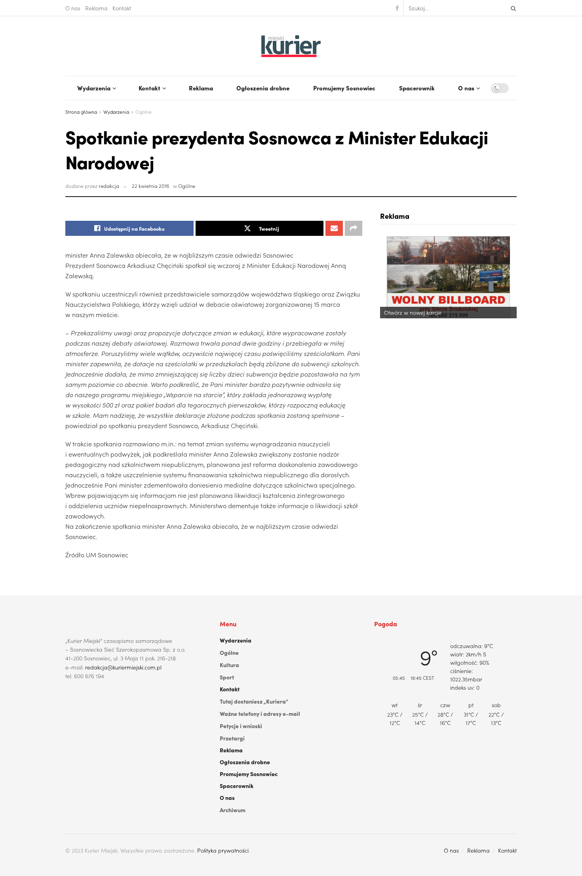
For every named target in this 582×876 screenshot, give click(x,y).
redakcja (109, 185)
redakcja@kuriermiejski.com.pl (123, 667)
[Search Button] (512, 8)
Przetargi (232, 738)
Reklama (96, 8)
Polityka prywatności (223, 850)
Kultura (229, 665)
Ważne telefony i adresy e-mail (260, 713)
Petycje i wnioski (241, 726)
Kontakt (121, 8)
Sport (227, 677)
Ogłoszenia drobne (262, 88)
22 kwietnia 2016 (150, 185)
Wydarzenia (93, 88)
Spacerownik (417, 88)
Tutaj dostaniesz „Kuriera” (254, 701)
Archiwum (232, 810)
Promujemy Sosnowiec (344, 88)
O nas (72, 8)
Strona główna (81, 111)
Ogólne (143, 111)
